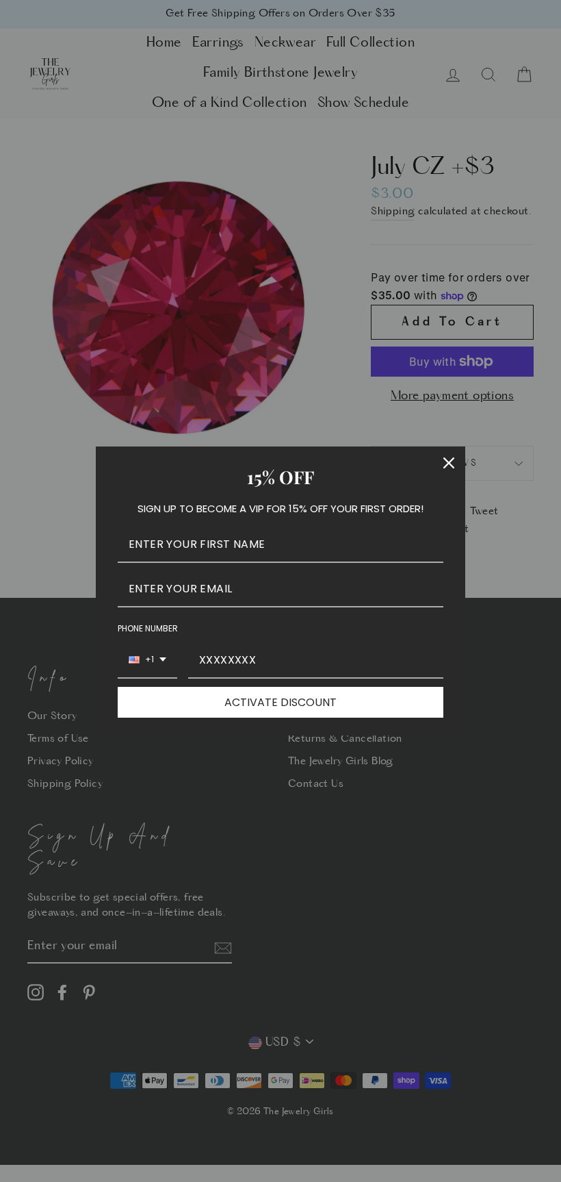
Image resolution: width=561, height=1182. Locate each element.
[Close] (448, 463)
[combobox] (147, 660)
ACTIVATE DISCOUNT (280, 702)
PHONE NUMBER (148, 628)
